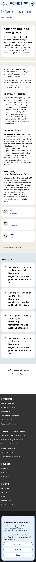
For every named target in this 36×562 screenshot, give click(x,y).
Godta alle (18, 544)
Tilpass (18, 555)
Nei (23, 374)
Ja (14, 374)
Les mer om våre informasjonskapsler (16, 530)
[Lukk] (31, 519)
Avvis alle (18, 550)
